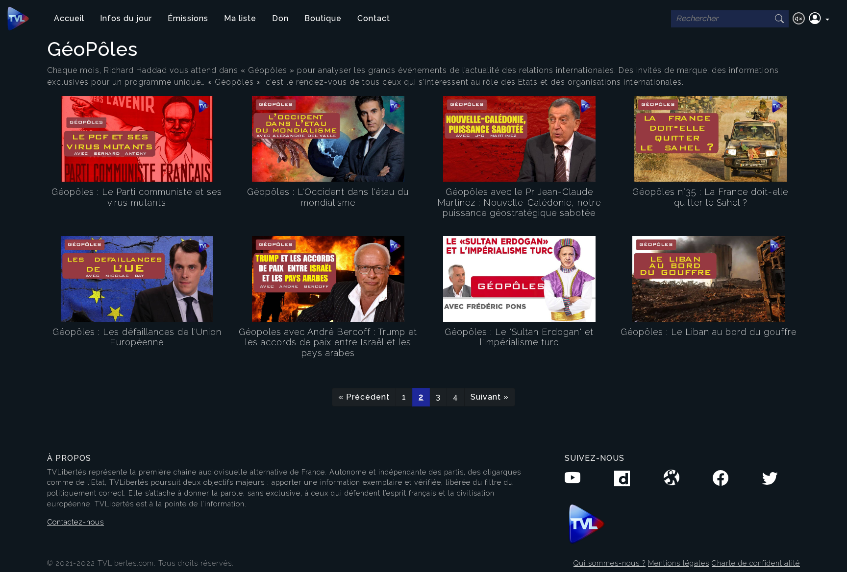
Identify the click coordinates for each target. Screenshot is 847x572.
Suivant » (490, 397)
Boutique (323, 18)
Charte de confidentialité (756, 563)
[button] (819, 18)
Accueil (69, 18)
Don (280, 18)
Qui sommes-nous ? (609, 563)
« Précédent (364, 397)
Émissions (188, 18)
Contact (373, 18)
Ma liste (240, 18)
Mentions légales (678, 563)
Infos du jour (126, 18)
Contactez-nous (75, 522)
